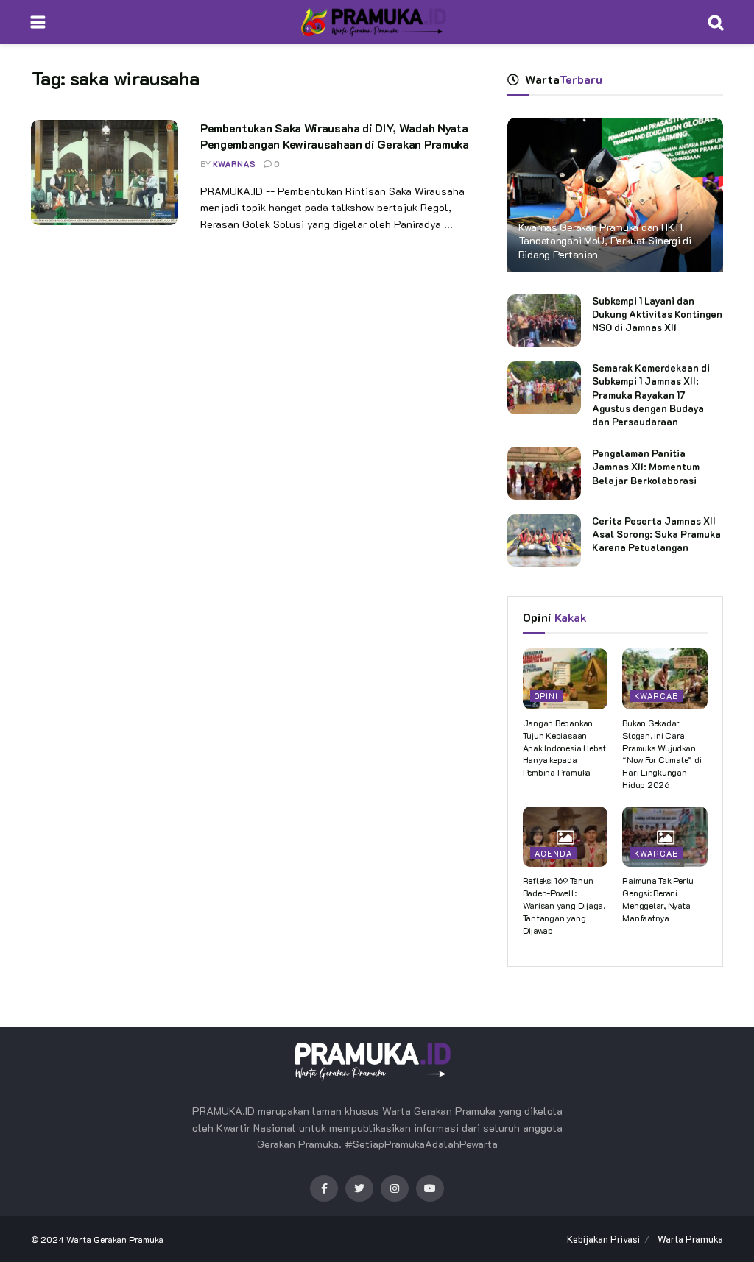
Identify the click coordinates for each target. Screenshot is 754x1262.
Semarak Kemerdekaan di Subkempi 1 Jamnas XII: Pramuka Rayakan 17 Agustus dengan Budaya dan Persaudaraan (651, 394)
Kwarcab (656, 695)
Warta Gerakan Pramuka (114, 1239)
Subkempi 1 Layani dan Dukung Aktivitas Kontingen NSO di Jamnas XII (657, 313)
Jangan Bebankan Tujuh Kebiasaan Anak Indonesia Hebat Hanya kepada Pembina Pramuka (564, 747)
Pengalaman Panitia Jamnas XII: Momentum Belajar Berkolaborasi (646, 466)
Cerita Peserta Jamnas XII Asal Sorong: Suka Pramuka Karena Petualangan (656, 533)
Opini (546, 695)
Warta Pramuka (690, 1239)
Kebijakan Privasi (603, 1239)
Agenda (553, 853)
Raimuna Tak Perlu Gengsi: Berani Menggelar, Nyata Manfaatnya (658, 898)
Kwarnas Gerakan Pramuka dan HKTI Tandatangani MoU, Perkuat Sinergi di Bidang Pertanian (604, 240)
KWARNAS (234, 163)
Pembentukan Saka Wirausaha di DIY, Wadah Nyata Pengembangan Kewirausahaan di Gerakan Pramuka (334, 136)
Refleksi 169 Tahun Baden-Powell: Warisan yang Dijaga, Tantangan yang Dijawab (564, 904)
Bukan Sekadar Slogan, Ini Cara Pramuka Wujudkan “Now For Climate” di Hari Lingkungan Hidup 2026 (661, 753)
